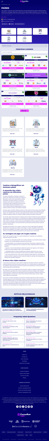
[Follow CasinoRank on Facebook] (17, 406)
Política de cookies (38, 439)
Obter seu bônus (12, 68)
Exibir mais (23, 110)
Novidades (24, 361)
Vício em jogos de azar (5, 439)
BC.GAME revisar (36, 70)
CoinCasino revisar (36, 88)
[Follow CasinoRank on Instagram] (20, 406)
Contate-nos (24, 356)
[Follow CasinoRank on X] (23, 406)
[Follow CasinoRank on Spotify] (28, 406)
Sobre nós (24, 354)
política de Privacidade (24, 363)
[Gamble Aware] (22, 426)
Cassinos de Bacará (24, 371)
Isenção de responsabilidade (21, 439)
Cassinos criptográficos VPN (24, 392)
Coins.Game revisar (13, 70)
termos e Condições (31, 439)
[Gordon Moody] (36, 421)
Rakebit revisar (36, 105)
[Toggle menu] (2, 1)
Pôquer (24, 377)
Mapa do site (44, 439)
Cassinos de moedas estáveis (24, 390)
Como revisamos (24, 359)
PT (23, 409)
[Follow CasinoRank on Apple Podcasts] (31, 406)
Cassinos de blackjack (24, 373)
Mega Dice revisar (12, 88)
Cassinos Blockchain (24, 386)
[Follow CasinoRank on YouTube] (25, 406)
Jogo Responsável (13, 439)
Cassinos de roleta (24, 375)
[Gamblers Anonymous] (17, 421)
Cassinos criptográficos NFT (24, 388)
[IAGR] (11, 421)
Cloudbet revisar (12, 105)
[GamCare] (25, 421)
